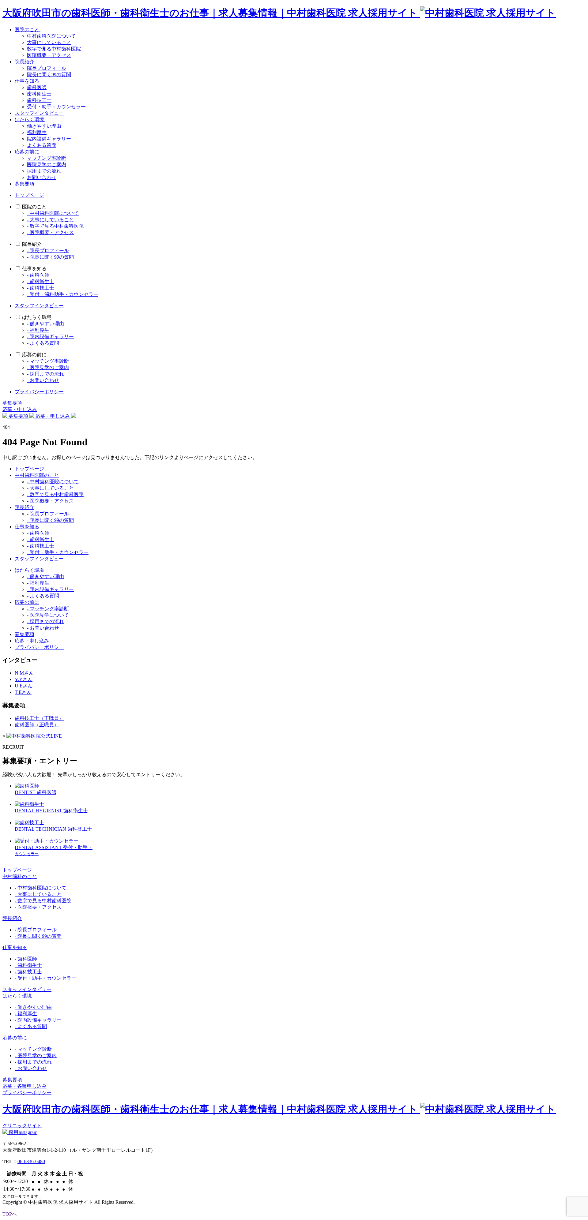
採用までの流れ (44, 171)
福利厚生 (37, 132)
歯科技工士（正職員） (39, 718)
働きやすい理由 (44, 126)
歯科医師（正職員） (37, 724)
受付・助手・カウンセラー (56, 106)
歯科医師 (37, 87)
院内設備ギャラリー (49, 138)
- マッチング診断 (33, 1049)
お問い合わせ (41, 177)
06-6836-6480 (31, 1161)
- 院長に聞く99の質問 (50, 257)
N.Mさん (24, 672)
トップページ (29, 195)
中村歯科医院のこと (37, 475)
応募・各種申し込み (24, 1086)
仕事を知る (27, 81)
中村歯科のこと (19, 876)
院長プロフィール (46, 68)
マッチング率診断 (46, 158)
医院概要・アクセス (49, 55)
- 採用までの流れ (45, 373)
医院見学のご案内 (46, 164)
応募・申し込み (19, 409)
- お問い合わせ (43, 380)
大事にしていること (49, 42)
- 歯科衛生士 (40, 281)
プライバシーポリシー (39, 391)
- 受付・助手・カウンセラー (58, 552)
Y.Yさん (23, 679)
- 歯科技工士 (40, 287)
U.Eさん (23, 685)
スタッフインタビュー (39, 113)
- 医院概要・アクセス (50, 232)
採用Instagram (22, 1132)
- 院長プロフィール (48, 250)
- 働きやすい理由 (45, 323)
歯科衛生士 (39, 93)
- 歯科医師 (38, 275)
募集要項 (24, 183)
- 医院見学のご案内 (48, 367)
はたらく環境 (30, 119)
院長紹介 (25, 61)
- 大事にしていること (50, 219)
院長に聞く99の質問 (49, 74)
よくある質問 (41, 145)
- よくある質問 (43, 343)
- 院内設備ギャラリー (50, 336)
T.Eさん (23, 692)
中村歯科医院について (51, 36)
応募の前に (27, 151)
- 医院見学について (48, 615)
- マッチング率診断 (48, 361)
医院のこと (27, 29)
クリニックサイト (22, 1125)
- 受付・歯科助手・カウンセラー (62, 294)
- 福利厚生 (38, 330)
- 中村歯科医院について (53, 213)
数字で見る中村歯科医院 (54, 48)
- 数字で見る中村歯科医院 (55, 226)
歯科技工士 (39, 100)
